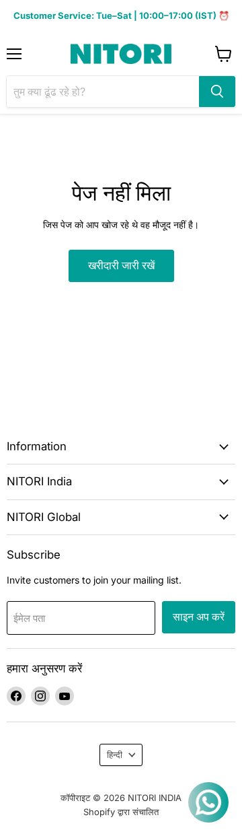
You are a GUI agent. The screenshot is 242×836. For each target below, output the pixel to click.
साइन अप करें (199, 617)
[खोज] (217, 91)
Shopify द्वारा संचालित (121, 811)
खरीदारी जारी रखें (121, 265)
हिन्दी (114, 754)
